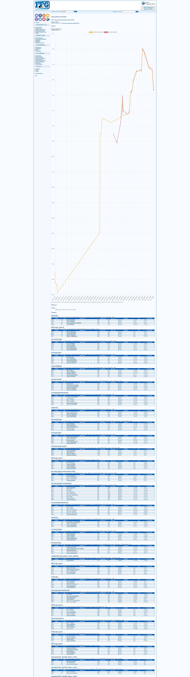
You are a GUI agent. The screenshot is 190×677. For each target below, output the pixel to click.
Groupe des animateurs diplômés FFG (70, 23)
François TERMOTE (71, 415)
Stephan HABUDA (71, 371)
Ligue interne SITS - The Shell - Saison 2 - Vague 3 (64, 657)
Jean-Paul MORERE (71, 388)
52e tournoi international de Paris (59, 392)
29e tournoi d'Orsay (56, 432)
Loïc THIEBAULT (71, 358)
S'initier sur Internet (40, 30)
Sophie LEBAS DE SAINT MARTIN (75, 548)
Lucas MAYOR (70, 653)
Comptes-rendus (39, 59)
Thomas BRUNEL (71, 624)
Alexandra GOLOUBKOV (73, 596)
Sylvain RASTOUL (71, 331)
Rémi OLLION (70, 357)
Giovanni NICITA (71, 453)
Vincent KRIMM (71, 321)
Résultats (38, 41)
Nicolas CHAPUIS (71, 652)
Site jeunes (38, 62)
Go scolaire (38, 50)
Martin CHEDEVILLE (72, 413)
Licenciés (38, 68)
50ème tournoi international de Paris (60, 590)
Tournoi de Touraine (56, 379)
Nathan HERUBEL (71, 334)
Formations (38, 48)
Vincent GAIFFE (71, 429)
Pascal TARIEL (70, 625)
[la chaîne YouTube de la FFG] (44, 20)
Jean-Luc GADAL (71, 345)
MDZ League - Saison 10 (57, 327)
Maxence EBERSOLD (72, 336)
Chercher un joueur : (117, 11)
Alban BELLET (70, 452)
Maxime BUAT (70, 560)
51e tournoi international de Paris (59, 502)
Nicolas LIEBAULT (71, 450)
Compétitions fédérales (41, 39)
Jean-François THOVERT (73, 385)
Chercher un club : (56, 11)
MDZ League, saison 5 (57, 563)
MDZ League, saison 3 (57, 631)
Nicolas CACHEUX (71, 468)
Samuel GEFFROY (71, 463)
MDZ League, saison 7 (57, 458)
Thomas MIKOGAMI (72, 348)
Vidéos (37, 33)
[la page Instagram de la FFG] (44, 16)
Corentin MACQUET (72, 526)
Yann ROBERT (70, 599)
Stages (37, 49)
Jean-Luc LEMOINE (71, 389)
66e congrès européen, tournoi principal (61, 483)
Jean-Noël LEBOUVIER (72, 386)
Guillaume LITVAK (71, 547)
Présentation (38, 47)
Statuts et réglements (40, 58)
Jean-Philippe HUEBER (72, 649)
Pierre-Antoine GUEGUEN (73, 569)
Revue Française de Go (41, 31)
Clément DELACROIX (72, 374)
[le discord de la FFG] (36, 16)
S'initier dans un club (40, 29)
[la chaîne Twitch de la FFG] (36, 20)
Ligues (37, 71)
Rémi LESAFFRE (71, 319)
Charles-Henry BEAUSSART (73, 521)
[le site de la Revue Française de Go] (47, 20)
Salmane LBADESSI (71, 455)
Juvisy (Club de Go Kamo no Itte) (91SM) (64, 19)
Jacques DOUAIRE (71, 597)
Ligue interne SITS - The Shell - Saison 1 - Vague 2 (64, 676)
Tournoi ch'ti (54, 315)
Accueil (37, 22)
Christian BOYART (71, 425)
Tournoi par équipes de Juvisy (59, 446)
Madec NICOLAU (71, 567)
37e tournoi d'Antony (56, 529)
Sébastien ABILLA (71, 373)
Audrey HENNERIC (71, 416)
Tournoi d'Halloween (56, 366)
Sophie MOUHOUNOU (72, 426)
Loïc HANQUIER (71, 346)
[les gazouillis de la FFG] (40, 20)
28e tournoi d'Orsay (56, 542)
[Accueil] (42, 5)
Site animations (39, 64)
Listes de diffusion (40, 61)
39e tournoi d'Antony (56, 339)
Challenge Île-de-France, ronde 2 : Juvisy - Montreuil (64, 556)
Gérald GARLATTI (71, 499)
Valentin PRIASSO (71, 585)
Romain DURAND (71, 376)
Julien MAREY (70, 651)
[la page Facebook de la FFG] (40, 16)
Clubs (37, 70)
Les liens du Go (39, 73)
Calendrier (38, 40)
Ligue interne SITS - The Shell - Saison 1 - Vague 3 (64, 667)
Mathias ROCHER (71, 480)
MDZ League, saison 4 (57, 605)
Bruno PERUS (70, 370)
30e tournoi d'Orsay (56, 352)
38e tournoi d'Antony (56, 419)
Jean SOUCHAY (70, 423)
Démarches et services (41, 60)
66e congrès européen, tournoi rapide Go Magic (63, 471)
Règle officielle (39, 37)
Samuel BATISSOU (71, 443)
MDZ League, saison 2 (57, 643)
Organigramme (39, 56)
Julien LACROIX (71, 465)
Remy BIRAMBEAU (71, 349)
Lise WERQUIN (70, 324)
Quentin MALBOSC (71, 333)
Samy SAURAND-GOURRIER (74, 322)
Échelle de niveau (40, 42)
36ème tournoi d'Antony (57, 618)
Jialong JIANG (70, 639)
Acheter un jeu (39, 28)
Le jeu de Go (39, 27)
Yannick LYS (70, 383)
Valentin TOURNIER (72, 360)
